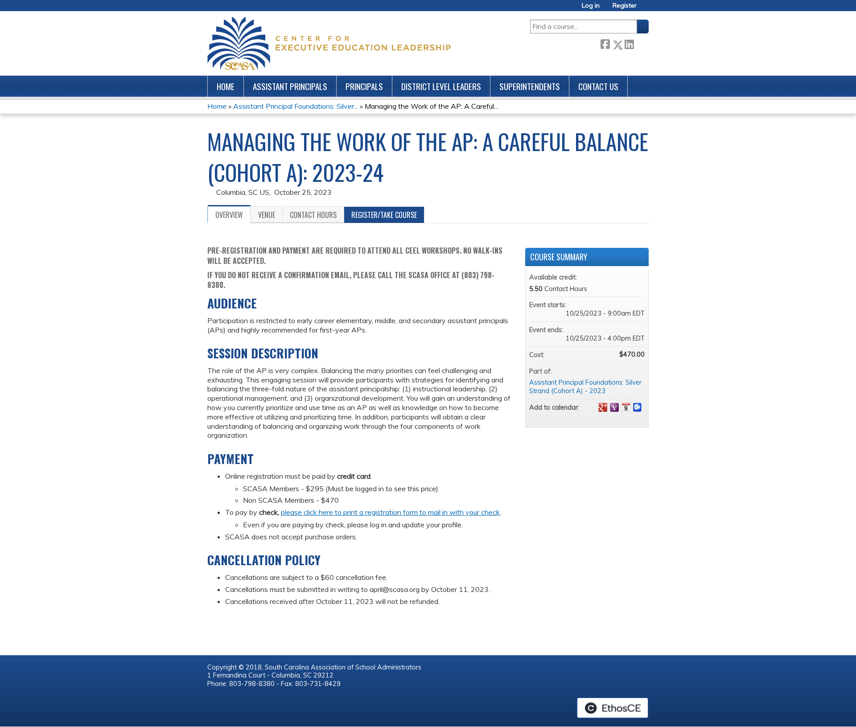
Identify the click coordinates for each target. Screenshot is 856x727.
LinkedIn (629, 43)
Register (625, 5)
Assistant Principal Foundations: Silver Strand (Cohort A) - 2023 (585, 386)
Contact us (598, 86)
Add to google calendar (602, 407)
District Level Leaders (441, 86)
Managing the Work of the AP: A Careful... (431, 106)
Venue (266, 214)
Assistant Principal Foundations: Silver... (295, 106)
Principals (364, 86)
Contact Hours (313, 214)
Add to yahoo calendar (614, 407)
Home (226, 86)
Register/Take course (384, 214)
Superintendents (529, 86)
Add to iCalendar (625, 407)
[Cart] (646, 8)
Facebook (605, 43)
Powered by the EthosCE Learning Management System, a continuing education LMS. (612, 708)
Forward (641, 43)
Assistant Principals (290, 86)
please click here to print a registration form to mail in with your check (390, 512)
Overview (229, 214)
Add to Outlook (637, 407)
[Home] (329, 43)
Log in (591, 5)
